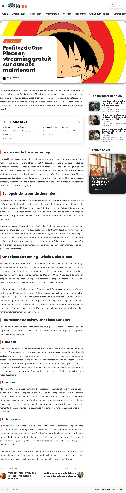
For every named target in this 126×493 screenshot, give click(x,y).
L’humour (49, 134)
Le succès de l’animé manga (15, 127)
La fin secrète (10, 138)
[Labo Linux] (18, 5)
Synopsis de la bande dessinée (57, 127)
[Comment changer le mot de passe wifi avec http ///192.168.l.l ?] (94, 135)
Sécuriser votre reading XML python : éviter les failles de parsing (113, 103)
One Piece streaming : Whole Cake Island (21, 131)
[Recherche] (112, 6)
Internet (96, 174)
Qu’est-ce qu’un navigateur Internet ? (103, 181)
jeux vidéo (70, 174)
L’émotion (9, 134)
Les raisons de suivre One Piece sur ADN (61, 131)
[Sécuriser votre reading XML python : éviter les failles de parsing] (94, 106)
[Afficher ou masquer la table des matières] (54, 121)
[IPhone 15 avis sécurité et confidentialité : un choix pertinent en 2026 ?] (94, 120)
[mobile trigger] (4, 5)
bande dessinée (10, 90)
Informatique (12, 41)
